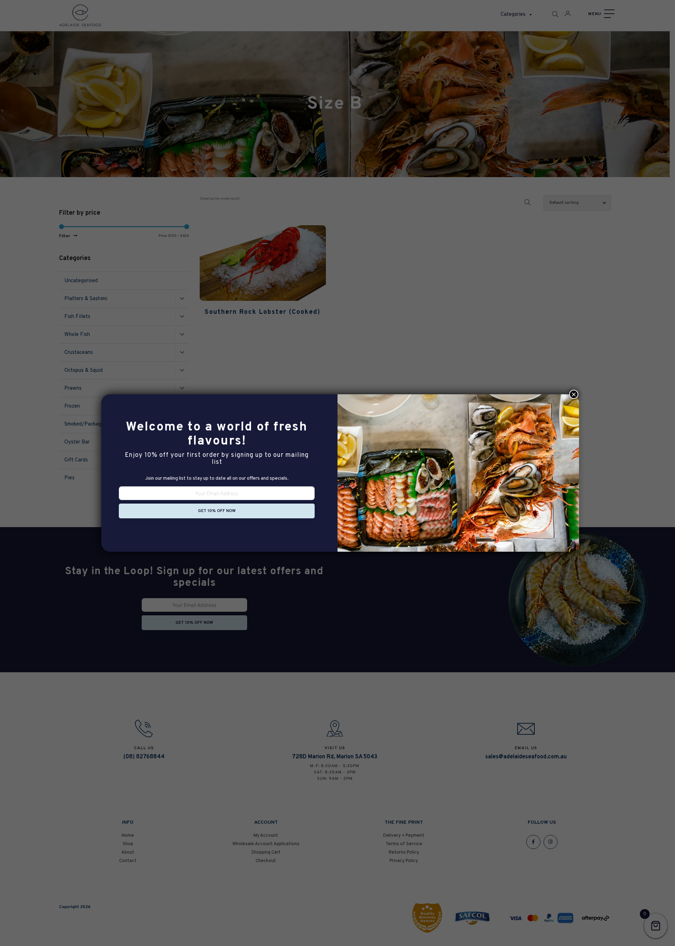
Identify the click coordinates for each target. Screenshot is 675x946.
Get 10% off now (217, 511)
